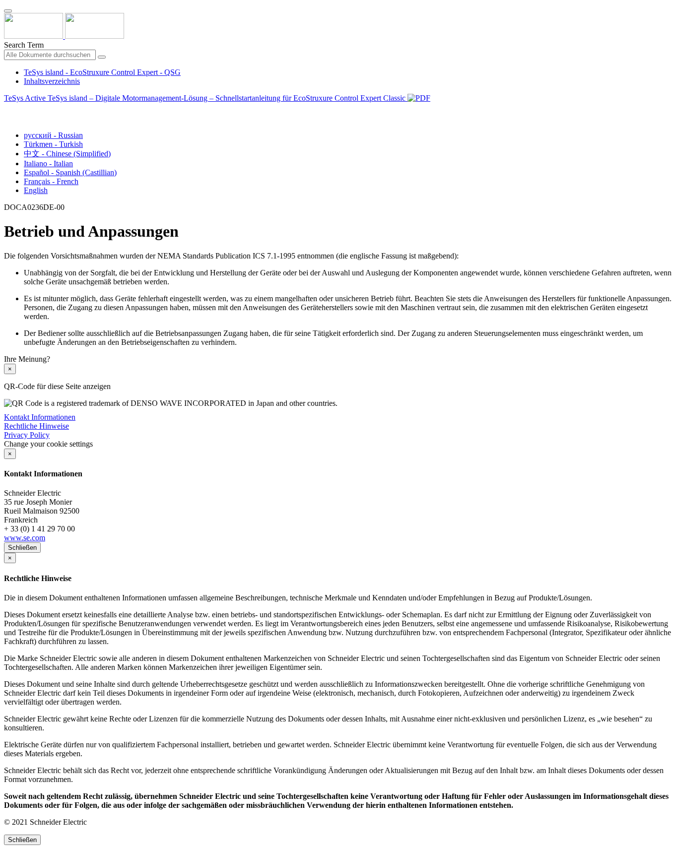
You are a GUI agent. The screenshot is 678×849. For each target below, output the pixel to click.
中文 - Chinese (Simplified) (67, 153)
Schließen (22, 547)
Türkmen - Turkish (53, 144)
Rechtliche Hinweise (36, 426)
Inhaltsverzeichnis (52, 81)
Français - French (51, 181)
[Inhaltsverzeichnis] (8, 109)
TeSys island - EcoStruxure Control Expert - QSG (102, 72)
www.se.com (24, 537)
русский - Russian (53, 135)
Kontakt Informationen (39, 417)
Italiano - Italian (48, 163)
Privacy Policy (27, 435)
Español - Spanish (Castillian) (70, 172)
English (36, 190)
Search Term (24, 45)
